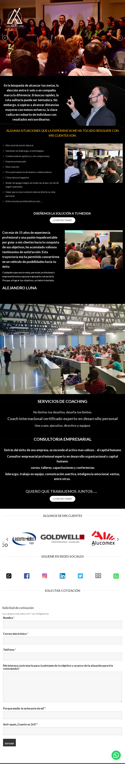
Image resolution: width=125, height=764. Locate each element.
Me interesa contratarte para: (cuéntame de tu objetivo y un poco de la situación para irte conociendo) (58, 647)
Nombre (8, 597)
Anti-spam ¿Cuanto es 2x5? (20, 704)
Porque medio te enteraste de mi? (24, 688)
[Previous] (5, 38)
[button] (116, 755)
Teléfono (9, 629)
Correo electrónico (15, 613)
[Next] (120, 38)
